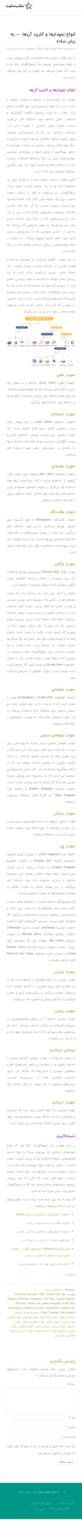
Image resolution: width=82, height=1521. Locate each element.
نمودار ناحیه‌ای (25, 1331)
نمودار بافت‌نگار (48, 1317)
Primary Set (34, 1303)
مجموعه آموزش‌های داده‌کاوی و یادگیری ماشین (43, 1231)
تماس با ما (39, 1509)
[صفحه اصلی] (20, 5)
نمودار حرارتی (68, 1322)
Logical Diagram (65, 1299)
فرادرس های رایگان (59, 1508)
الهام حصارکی (43, 48)
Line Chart (49, 1299)
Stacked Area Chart (33, 1308)
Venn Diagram (67, 1312)
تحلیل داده (13, 126)
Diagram (12, 1299)
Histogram (35, 1299)
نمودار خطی (53, 1322)
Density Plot (52, 1294)
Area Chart (20, 1294)
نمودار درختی (59, 1326)
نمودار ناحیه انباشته (46, 1331)
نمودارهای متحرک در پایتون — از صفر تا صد (46, 1240)
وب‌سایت (69, 1437)
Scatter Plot (68, 1303)
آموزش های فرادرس (41, 1503)
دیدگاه (71, 1384)
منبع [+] (70, 1274)
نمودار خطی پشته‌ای (34, 1322)
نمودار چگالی (14, 1317)
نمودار (62, 1317)
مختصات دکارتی (43, 704)
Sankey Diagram (51, 1303)
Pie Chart (21, 1303)
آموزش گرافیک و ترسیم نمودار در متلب (48, 1223)
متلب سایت (66, 1503)
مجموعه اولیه (31, 1312)
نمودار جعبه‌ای (31, 1317)
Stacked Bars (52, 1308)
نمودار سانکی (43, 1326)
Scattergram (14, 1308)
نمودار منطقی (26, 1326)
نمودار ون (60, 1335)
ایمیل (70, 1427)
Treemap (53, 1312)
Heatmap (23, 1299)
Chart (41, 1294)
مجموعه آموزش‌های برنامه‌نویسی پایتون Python (43, 1214)
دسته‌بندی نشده (16, 48)
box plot (32, 1294)
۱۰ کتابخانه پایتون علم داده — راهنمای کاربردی (44, 1264)
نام (72, 1418)
